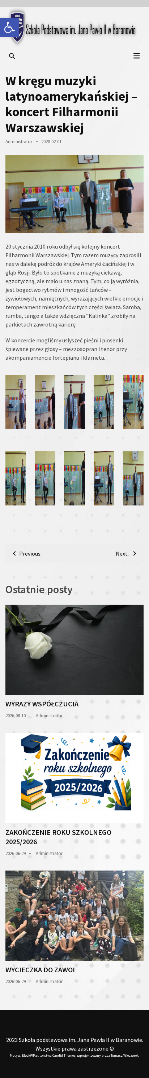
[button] (9, 27)
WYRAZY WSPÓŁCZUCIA (41, 703)
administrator (18, 142)
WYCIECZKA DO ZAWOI (40, 969)
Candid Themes (64, 1055)
